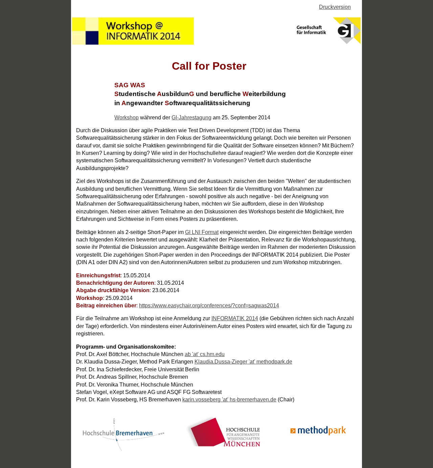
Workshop (126, 117)
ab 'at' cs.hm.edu (205, 354)
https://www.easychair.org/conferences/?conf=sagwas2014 (209, 305)
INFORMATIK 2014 (234, 318)
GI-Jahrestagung (191, 117)
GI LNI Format (202, 232)
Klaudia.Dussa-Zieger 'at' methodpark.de (243, 362)
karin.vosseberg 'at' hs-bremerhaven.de (229, 399)
